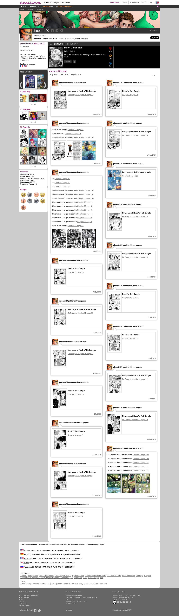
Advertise (22, 603)
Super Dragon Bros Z (63, 576)
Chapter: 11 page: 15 (75, 226)
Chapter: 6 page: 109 (141, 459)
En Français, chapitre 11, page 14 (135, 257)
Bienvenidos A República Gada (32, 578)
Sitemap (69, 610)
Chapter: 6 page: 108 (141, 455)
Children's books (63, 584)
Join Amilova (114, 2)
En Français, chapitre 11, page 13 (80, 313)
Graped (147, 576)
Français (27, 559)
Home (22, 9)
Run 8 (85, 578)
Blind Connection (128, 576)
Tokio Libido (89, 576)
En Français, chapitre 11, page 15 (135, 217)
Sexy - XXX (83, 584)
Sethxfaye (139, 576)
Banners (22, 601)
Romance (74, 584)
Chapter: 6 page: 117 (86, 198)
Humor (53, 584)
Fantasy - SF (45, 584)
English (26, 550)
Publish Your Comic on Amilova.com (126, 595)
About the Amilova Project (28, 595)
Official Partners (25, 605)
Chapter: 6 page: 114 (86, 190)
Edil (71, 578)
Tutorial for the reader (74, 595)
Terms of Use (71, 603)
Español (26, 555)
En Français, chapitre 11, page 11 (135, 379)
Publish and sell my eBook (123, 597)
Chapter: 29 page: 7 (84, 214)
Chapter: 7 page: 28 (62, 187)
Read (68, 62)
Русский (27, 567)
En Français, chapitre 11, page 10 (135, 420)
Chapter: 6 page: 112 (141, 470)
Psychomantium (78, 576)
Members (30, 9)
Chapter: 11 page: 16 (75, 130)
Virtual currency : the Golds (76, 601)
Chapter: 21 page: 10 (73, 134)
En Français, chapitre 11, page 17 (80, 95)
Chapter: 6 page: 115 (86, 194)
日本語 (26, 563)
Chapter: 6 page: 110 (141, 463)
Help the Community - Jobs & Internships (81, 597)
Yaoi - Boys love (101, 584)
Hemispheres (33, 576)
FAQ (67, 599)
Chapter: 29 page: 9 (84, 222)
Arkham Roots (100, 576)
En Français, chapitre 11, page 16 (135, 135)
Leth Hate (78, 578)
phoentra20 (40, 9)
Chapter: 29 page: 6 (84, 210)
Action (22, 584)
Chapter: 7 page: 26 (62, 179)
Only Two (48, 578)
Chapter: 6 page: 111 (140, 467)
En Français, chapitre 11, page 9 (80, 476)
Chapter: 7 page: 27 (62, 183)
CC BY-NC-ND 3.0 (123, 602)
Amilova (23, 576)
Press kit (22, 599)
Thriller (91, 584)
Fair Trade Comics (120, 599)
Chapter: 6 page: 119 (86, 138)
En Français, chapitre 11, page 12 (80, 354)
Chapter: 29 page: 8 (84, 218)
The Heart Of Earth (114, 576)
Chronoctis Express (46, 576)
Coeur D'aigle (93, 578)
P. (152, 75)
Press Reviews (24, 597)
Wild (101, 578)
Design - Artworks (32, 584)
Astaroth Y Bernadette (61, 578)
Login (125, 2)
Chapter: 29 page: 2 (84, 206)
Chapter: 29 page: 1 (84, 202)
